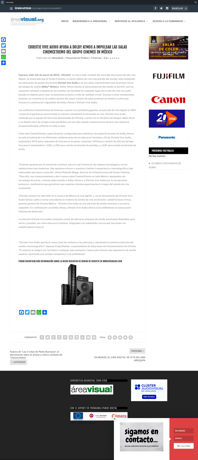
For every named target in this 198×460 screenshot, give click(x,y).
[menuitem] (2, 2)
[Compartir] (3, 63)
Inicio (64, 21)
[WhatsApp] (3, 57)
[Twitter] (3, 45)
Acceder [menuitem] (10, 2)
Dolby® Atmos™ (50, 86)
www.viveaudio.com (112, 261)
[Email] (3, 51)
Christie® (66, 75)
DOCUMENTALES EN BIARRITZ (47, 8)
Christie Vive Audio (68, 82)
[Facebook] (3, 40)
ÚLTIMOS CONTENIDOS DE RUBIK (165, 165)
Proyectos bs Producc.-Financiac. (84, 58)
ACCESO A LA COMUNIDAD (167, 21)
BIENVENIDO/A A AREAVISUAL (90, 21)
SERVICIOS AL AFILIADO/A (130, 21)
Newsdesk (57, 58)
